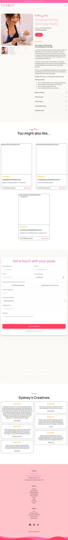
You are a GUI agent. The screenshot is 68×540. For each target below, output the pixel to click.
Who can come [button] (39, 97)
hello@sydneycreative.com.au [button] (34, 476)
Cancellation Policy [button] (40, 106)
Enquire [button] (39, 34)
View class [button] (27, 188)
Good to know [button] (39, 101)
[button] (8, 5)
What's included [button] (39, 92)
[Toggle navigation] (65, 5)
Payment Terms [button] (39, 110)
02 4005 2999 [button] (34, 473)
